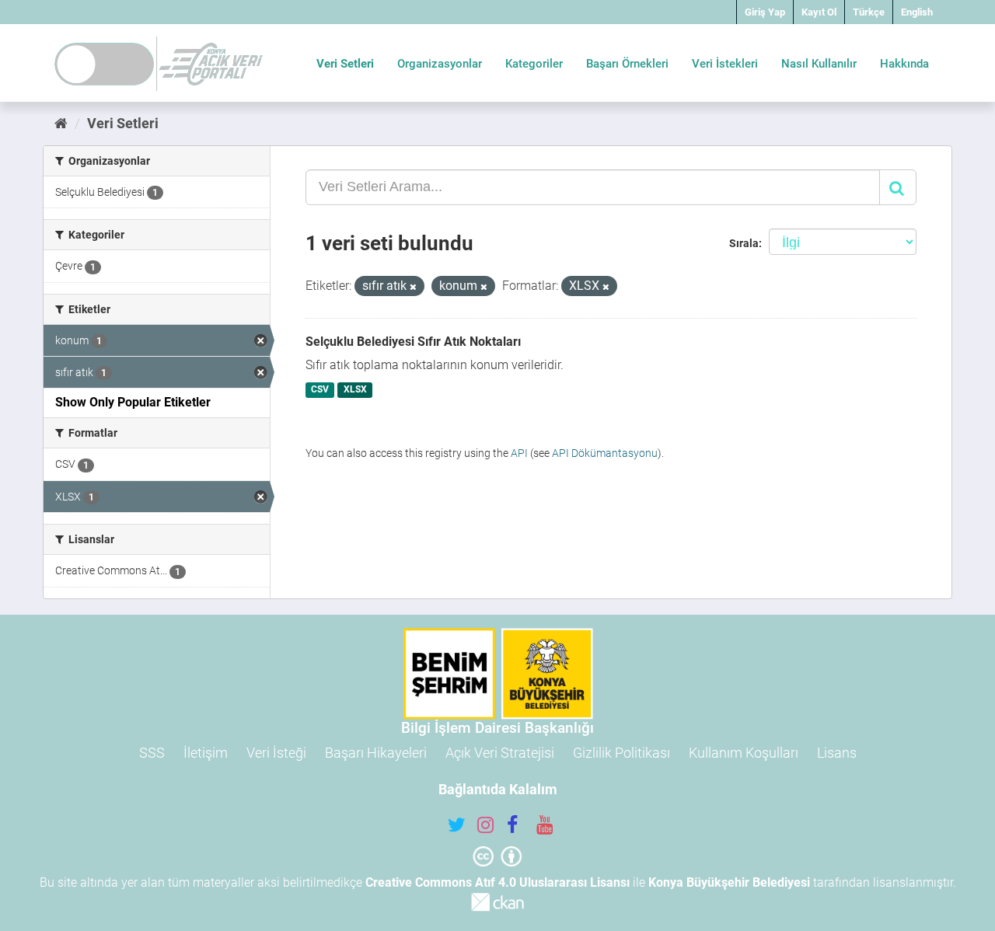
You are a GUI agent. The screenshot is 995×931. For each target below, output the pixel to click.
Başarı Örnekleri (627, 64)
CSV (320, 390)
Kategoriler (534, 64)
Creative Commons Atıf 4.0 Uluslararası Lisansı (497, 882)
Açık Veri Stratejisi (499, 752)
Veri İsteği (276, 752)
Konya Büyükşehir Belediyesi (729, 882)
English (917, 12)
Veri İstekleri (725, 64)
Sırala (744, 243)
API (519, 453)
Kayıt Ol (818, 12)
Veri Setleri (345, 64)
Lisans (837, 752)
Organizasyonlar (439, 64)
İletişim (205, 752)
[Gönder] (897, 187)
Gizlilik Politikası (621, 752)
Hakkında (904, 64)
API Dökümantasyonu (605, 453)
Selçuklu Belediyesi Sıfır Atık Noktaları (413, 341)
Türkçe (869, 12)
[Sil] (413, 287)
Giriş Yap (765, 12)
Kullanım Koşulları (743, 752)
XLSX (355, 390)
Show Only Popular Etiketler (133, 402)
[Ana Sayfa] (61, 123)
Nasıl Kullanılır (819, 64)
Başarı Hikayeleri (376, 752)
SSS (152, 752)
